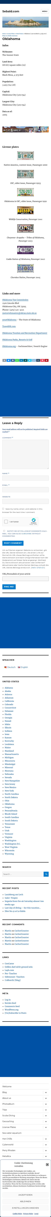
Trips (4, 1110)
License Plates (11, 33)
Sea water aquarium (11, 1133)
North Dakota (11, 797)
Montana (9, 771)
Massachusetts (12, 754)
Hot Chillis (7, 1139)
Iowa (7, 734)
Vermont (9, 834)
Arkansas (9, 698)
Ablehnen (25, 1201)
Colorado (9, 704)
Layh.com (9, 970)
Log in (8, 1000)
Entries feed (10, 1003)
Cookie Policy (17, 1214)
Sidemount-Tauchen (15, 977)
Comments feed (12, 1006)
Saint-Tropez (11, 898)
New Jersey (10, 784)
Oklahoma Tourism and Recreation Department (24, 333)
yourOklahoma (9, 320)
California (9, 701)
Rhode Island (11, 814)
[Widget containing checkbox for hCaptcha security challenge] (20, 521)
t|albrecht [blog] (13, 980)
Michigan (9, 757)
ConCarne (9, 963)
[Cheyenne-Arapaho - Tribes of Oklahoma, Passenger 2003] (25, 228)
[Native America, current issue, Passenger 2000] (25, 156)
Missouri (9, 767)
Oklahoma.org (9, 346)
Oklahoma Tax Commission (15, 300)
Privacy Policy (28, 1214)
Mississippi (10, 764)
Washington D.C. (12, 844)
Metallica (6, 1156)
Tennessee (10, 824)
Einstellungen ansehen (25, 1208)
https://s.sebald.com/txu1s (9, 36)
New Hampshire (12, 781)
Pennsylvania (11, 810)
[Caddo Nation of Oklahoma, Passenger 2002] (25, 250)
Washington (10, 840)
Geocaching (8, 1121)
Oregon (8, 807)
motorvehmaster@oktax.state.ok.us (19, 313)
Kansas (8, 737)
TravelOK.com (9, 326)
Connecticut (10, 708)
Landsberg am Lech (14, 894)
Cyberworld (7, 1145)
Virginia (8, 837)
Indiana (8, 731)
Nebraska (9, 774)
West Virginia (11, 847)
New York (9, 791)
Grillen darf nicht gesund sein (19, 967)
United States (19, 33)
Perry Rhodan (8, 1150)
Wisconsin (9, 850)
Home (4, 33)
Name (5, 474)
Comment (7, 438)
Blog (4, 1092)
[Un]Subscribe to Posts (15, 1013)
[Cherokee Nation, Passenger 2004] (25, 268)
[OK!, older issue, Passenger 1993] (25, 174)
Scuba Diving (8, 1115)
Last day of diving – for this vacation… (23, 908)
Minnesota (10, 761)
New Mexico (10, 787)
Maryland (9, 751)
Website (6, 497)
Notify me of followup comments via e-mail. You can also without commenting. (24, 533)
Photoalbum (8, 1104)
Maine (8, 747)
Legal (36, 1214)
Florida (8, 714)
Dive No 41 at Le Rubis (15, 911)
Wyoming (9, 854)
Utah (7, 830)
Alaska (8, 691)
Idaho (7, 724)
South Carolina (12, 817)
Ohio (7, 800)
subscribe (26, 534)
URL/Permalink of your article (16, 574)
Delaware (9, 711)
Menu (44, 11)
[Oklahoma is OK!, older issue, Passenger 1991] (25, 192)
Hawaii (8, 721)
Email (5, 485)
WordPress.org (12, 1009)
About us (6, 1098)
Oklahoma (9, 804)
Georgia (8, 717)
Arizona (8, 694)
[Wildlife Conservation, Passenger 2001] (25, 210)
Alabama (9, 688)
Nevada (8, 777)
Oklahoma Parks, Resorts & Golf (17, 339)
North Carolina (12, 794)
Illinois (8, 727)
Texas (7, 827)
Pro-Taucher (11, 973)
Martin (8, 931)
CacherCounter (22, 931)
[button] (47, 1164)
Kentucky (9, 741)
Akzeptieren (25, 1195)
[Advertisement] (25, 391)
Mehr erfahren (38, 568)
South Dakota (11, 820)
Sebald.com (10, 11)
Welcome (7, 1086)
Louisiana (9, 744)
